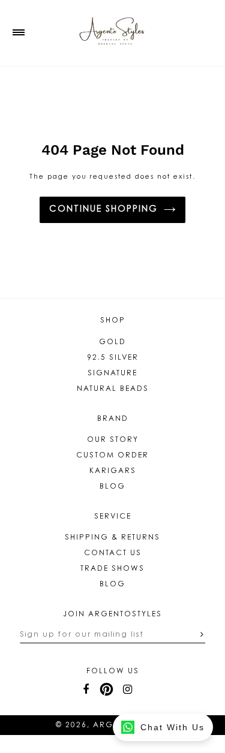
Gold (112, 342)
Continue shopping (103, 210)
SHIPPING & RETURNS (112, 537)
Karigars (112, 471)
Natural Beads (113, 389)
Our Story (113, 440)
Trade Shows (112, 569)
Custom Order (112, 455)
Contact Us (113, 553)
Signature (112, 373)
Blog (112, 486)
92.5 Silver (113, 358)
